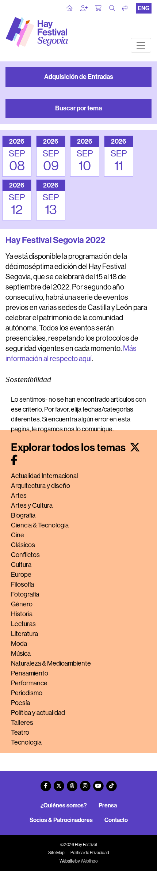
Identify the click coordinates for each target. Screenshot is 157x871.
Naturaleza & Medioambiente (51, 663)
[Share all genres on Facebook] (14, 460)
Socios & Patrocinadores (61, 820)
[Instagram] (85, 783)
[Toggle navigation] (141, 45)
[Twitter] (58, 783)
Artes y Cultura (32, 505)
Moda (19, 643)
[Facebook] (45, 783)
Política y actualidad (38, 712)
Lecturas (23, 624)
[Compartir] (125, 8)
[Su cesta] (98, 8)
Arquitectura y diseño (40, 485)
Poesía (20, 703)
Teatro (20, 732)
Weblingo (89, 861)
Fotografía (25, 594)
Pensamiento (29, 673)
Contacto (116, 820)
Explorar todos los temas (69, 447)
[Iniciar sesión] (84, 8)
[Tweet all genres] (135, 447)
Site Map (56, 852)
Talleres (22, 722)
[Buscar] (112, 8)
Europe (21, 574)
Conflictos (25, 554)
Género (21, 604)
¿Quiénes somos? (64, 805)
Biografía (23, 515)
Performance (29, 683)
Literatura (24, 633)
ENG (144, 8)
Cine (17, 535)
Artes (19, 495)
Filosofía (22, 584)
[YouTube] (98, 783)
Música (21, 653)
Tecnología (26, 742)
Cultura (21, 564)
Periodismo (26, 693)
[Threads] (71, 783)
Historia (21, 614)
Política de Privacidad (89, 852)
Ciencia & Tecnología (40, 525)
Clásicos (23, 545)
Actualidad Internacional (44, 476)
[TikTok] (111, 783)
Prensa (108, 805)
